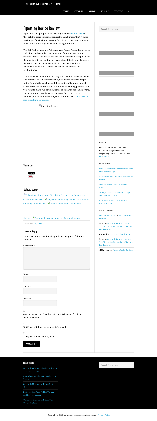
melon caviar (77, 33)
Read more (104, 156)
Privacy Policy (104, 415)
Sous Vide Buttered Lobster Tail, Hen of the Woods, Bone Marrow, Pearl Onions (116, 226)
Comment (29, 245)
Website (27, 298)
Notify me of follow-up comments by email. (44, 327)
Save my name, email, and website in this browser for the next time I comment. (54, 316)
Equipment (39, 223)
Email (27, 286)
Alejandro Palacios (107, 215)
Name (27, 274)
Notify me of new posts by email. (39, 336)
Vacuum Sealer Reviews (123, 250)
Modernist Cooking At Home (43, 4)
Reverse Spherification (120, 234)
